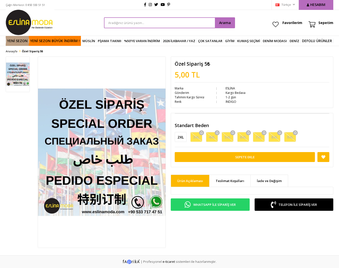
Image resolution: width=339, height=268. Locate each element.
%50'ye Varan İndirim (142, 41)
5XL (227, 136)
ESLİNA (230, 88)
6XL (243, 136)
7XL (259, 136)
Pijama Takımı (109, 41)
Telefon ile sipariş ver (297, 204)
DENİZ (294, 41)
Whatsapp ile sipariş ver (214, 204)
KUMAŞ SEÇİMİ (248, 41)
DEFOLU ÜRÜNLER (317, 40)
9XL (290, 136)
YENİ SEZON (17, 40)
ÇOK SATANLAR (210, 41)
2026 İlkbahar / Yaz (179, 41)
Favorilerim (292, 22)
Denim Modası (275, 41)
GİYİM (230, 41)
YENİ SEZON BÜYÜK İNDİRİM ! (55, 40)
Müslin (88, 41)
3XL (196, 136)
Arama (225, 22)
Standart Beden (192, 125)
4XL (212, 136)
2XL (180, 136)
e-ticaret (169, 261)
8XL (274, 136)
